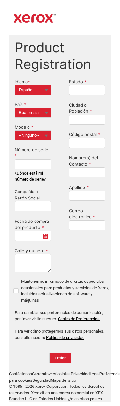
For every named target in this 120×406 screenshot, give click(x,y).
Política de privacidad (65, 337)
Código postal (83, 134)
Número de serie (31, 149)
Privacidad (80, 374)
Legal (95, 374)
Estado (76, 81)
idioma (21, 81)
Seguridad (41, 380)
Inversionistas (58, 374)
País (19, 104)
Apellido (77, 187)
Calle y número (29, 250)
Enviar (60, 358)
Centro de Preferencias (79, 318)
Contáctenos (20, 374)
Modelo (22, 127)
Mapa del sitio (63, 380)
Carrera (38, 374)
